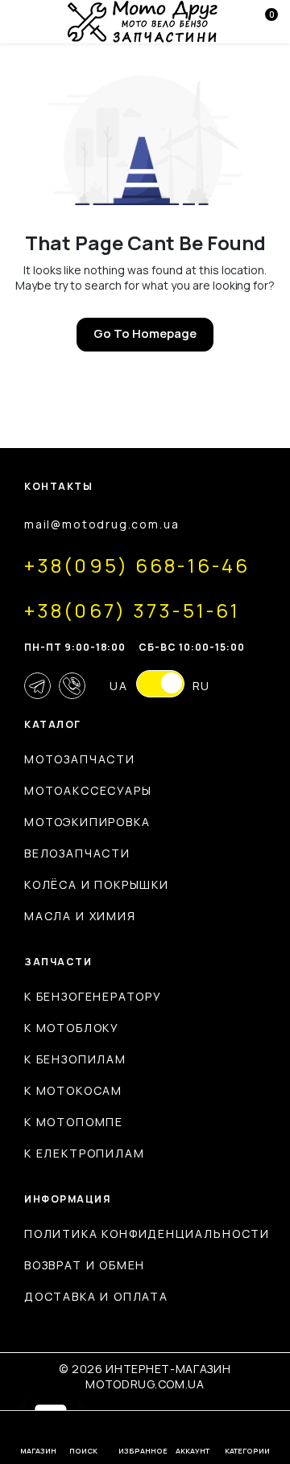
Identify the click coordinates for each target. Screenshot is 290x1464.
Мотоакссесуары (87, 790)
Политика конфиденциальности (147, 1233)
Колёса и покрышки (96, 884)
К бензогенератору (93, 996)
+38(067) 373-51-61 (132, 610)
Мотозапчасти (79, 759)
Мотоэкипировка (87, 821)
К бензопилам (75, 1059)
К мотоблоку (71, 1027)
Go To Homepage (145, 333)
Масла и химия (80, 915)
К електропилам (84, 1153)
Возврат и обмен (84, 1265)
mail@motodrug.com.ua (101, 524)
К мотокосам (73, 1090)
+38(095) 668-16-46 (137, 565)
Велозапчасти (77, 853)
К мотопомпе (73, 1121)
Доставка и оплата (96, 1296)
